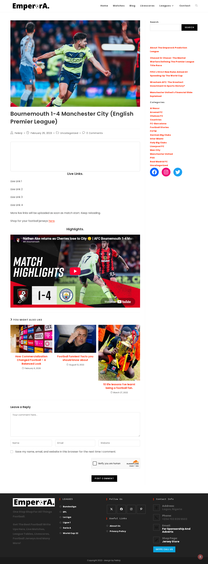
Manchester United (161, 154)
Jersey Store (170, 541)
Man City (155, 150)
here (52, 221)
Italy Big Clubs (158, 143)
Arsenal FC (156, 112)
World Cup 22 (70, 533)
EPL (65, 512)
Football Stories (159, 127)
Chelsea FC (156, 116)
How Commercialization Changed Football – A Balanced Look (31, 360)
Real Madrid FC (159, 162)
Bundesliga (69, 507)
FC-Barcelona (158, 124)
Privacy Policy (118, 531)
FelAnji (18, 133)
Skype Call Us (164, 549)
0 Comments (94, 133)
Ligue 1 (67, 523)
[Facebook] (154, 172)
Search (154, 22)
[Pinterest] (141, 509)
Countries (156, 120)
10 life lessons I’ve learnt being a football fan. (119, 386)
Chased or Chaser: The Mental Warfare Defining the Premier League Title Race (172, 62)
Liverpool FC (157, 146)
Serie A (67, 528)
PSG (152, 158)
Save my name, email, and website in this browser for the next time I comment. (65, 452)
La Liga (67, 517)
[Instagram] (166, 172)
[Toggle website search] (196, 6)
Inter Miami (156, 139)
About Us (115, 526)
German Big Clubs (160, 135)
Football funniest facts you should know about (75, 358)
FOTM (153, 131)
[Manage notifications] (200, 556)
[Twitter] (177, 172)
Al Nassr (155, 108)
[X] (111, 509)
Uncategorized (69, 133)
